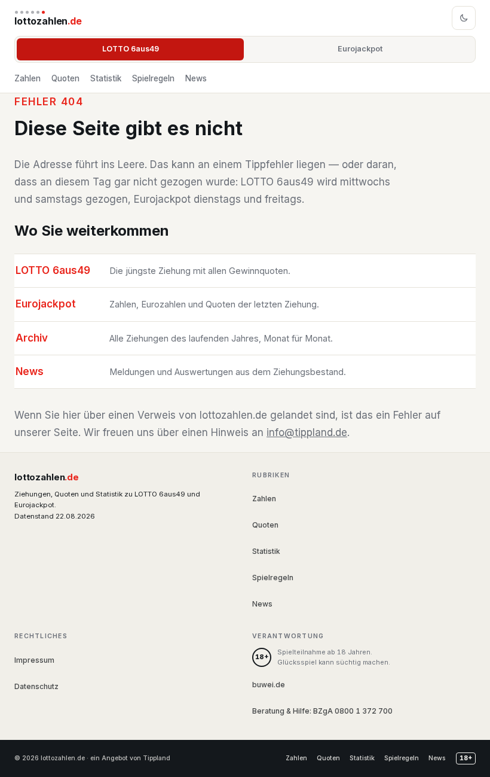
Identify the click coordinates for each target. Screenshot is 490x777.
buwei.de (268, 684)
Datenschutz (36, 686)
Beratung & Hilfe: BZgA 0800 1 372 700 (322, 710)
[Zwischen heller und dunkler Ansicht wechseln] (464, 18)
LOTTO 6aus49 (130, 48)
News (196, 78)
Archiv (32, 338)
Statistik (105, 78)
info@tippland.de (307, 432)
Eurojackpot (360, 48)
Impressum (34, 660)
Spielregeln (153, 78)
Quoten (65, 78)
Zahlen (27, 78)
